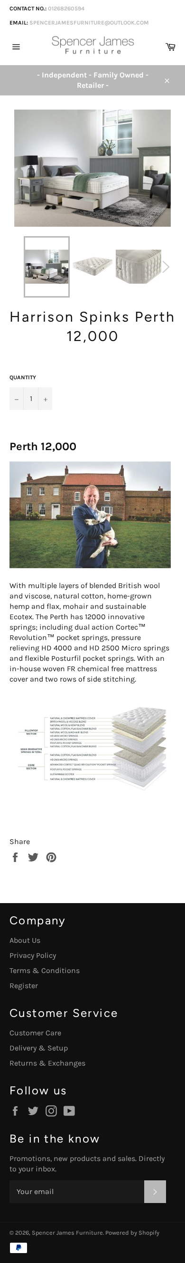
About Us (24, 940)
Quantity (22, 377)
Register (23, 985)
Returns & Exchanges (47, 1062)
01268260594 (66, 8)
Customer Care (35, 1032)
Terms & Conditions (44, 970)
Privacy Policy (32, 955)
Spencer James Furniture (67, 1232)
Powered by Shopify (132, 1232)
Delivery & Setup (38, 1047)
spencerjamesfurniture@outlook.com (89, 22)
